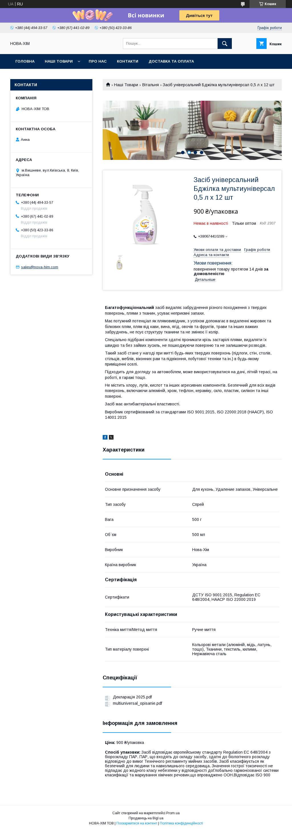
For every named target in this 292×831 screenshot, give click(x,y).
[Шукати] (225, 43)
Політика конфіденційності (181, 823)
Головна (25, 61)
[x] (111, 438)
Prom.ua (173, 813)
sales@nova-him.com (39, 267)
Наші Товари (59, 61)
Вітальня (150, 85)
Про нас (98, 61)
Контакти (127, 61)
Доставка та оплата (171, 61)
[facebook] (105, 438)
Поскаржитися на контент (136, 823)
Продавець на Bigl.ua (146, 818)
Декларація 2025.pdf (132, 697)
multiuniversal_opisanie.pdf (137, 703)
